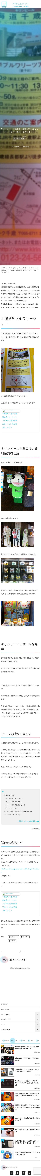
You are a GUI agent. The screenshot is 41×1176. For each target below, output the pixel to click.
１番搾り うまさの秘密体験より (28, 821)
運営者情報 (4, 1004)
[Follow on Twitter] (11, 1173)
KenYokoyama (5, 1014)
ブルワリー (25, 936)
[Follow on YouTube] (23, 1173)
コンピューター (5, 1029)
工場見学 (12, 940)
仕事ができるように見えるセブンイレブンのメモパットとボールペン (26, 1142)
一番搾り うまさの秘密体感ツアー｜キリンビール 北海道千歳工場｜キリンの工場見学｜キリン (9, 420)
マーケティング (5, 1019)
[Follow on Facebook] (17, 1173)
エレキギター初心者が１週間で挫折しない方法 (27, 1119)
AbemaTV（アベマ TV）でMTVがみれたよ (27, 1059)
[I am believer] (20, 4)
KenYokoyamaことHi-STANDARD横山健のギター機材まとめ (27, 1047)
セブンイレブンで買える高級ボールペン (27, 1130)
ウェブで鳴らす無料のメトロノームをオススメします (27, 1153)
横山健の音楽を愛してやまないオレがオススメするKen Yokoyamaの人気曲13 (27, 1107)
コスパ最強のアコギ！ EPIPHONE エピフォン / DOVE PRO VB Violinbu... (27, 1095)
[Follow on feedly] (29, 1173)
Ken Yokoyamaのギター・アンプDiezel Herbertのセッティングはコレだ (27, 1083)
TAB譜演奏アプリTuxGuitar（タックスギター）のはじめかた (27, 1070)
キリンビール (14, 936)
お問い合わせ (5, 1009)
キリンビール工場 (19, 138)
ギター (3, 1024)
